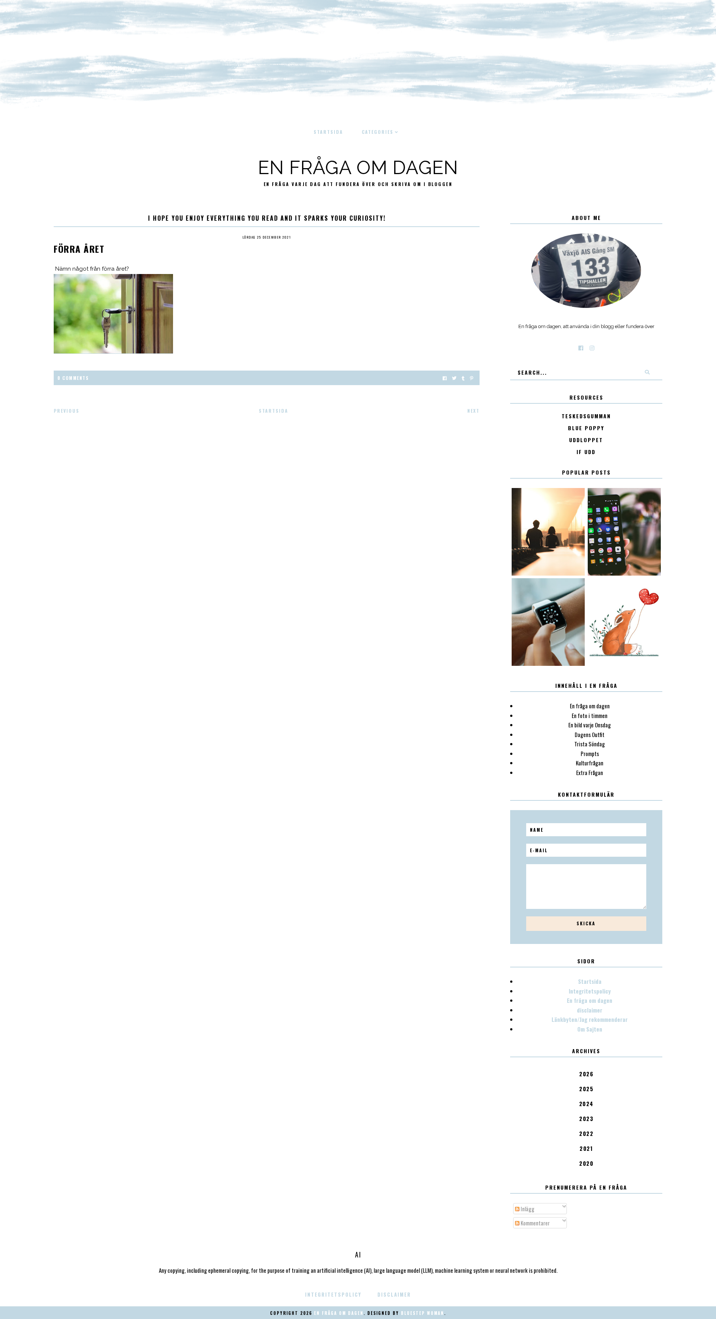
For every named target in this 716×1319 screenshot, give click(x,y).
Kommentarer (534, 1223)
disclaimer (589, 1010)
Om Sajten (589, 1029)
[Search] (647, 372)
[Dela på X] (454, 377)
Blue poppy (586, 428)
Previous (66, 410)
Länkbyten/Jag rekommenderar (590, 1019)
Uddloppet (586, 440)
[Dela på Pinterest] (471, 377)
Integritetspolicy (590, 991)
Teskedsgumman (586, 416)
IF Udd (586, 452)
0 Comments (73, 378)
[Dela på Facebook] (445, 377)
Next (473, 410)
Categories (377, 132)
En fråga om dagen (358, 168)
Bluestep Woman (422, 1313)
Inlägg (526, 1209)
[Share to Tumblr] (463, 377)
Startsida (328, 132)
